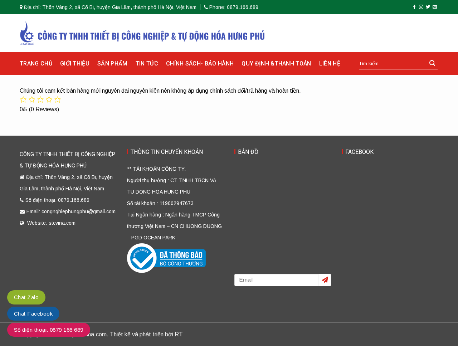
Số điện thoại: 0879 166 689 (48, 330)
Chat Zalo (26, 297)
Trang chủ (36, 63)
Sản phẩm (112, 63)
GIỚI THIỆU (74, 63)
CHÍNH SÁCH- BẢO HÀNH (200, 63)
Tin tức (147, 63)
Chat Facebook (33, 314)
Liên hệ (329, 63)
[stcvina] (142, 33)
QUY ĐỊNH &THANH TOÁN (276, 63)
